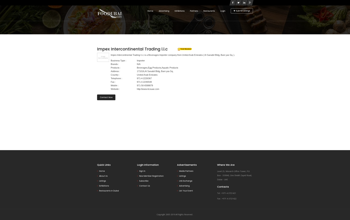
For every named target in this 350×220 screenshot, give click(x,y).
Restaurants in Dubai (109, 190)
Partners (194, 11)
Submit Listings (243, 10)
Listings (102, 181)
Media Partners (186, 171)
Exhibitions (180, 11)
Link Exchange (185, 181)
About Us (103, 176)
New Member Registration (151, 176)
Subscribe (143, 181)
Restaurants (209, 11)
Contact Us (144, 185)
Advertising (164, 11)
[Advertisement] (175, 121)
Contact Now (106, 97)
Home (150, 11)
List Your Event (186, 190)
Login (222, 11)
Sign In (142, 171)
